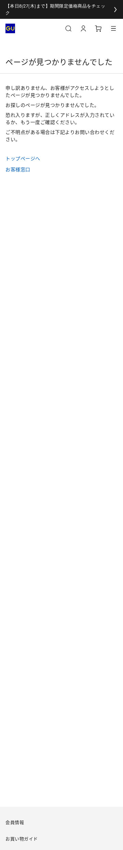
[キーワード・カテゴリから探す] (68, 28)
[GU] (10, 28)
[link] (61, 9)
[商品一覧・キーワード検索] (113, 28)
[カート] (98, 28)
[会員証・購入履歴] (83, 28)
